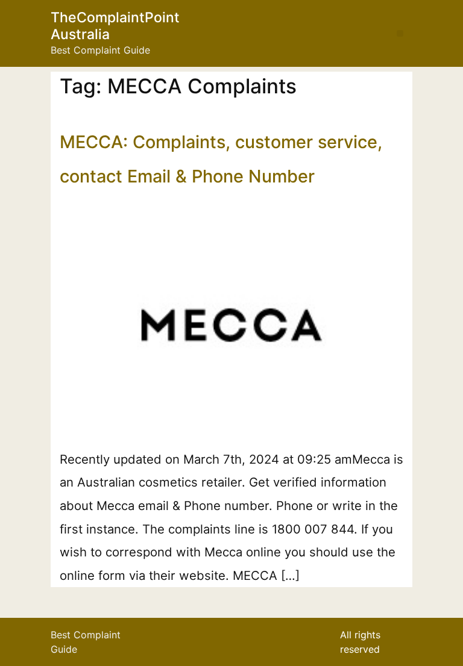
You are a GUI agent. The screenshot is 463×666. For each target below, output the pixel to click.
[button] (400, 33)
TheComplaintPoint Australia (115, 26)
